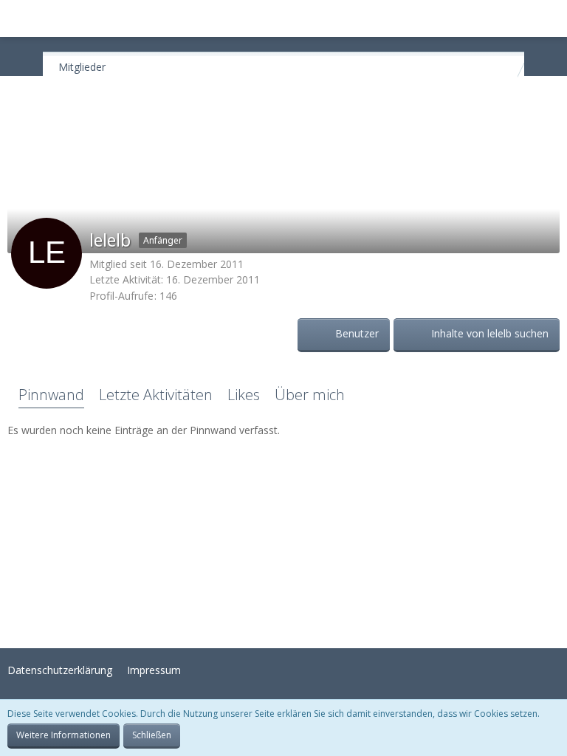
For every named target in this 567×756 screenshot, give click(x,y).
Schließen (151, 735)
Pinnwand (51, 395)
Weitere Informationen (63, 735)
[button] (19, 18)
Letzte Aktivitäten (156, 395)
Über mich (310, 395)
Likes (243, 395)
